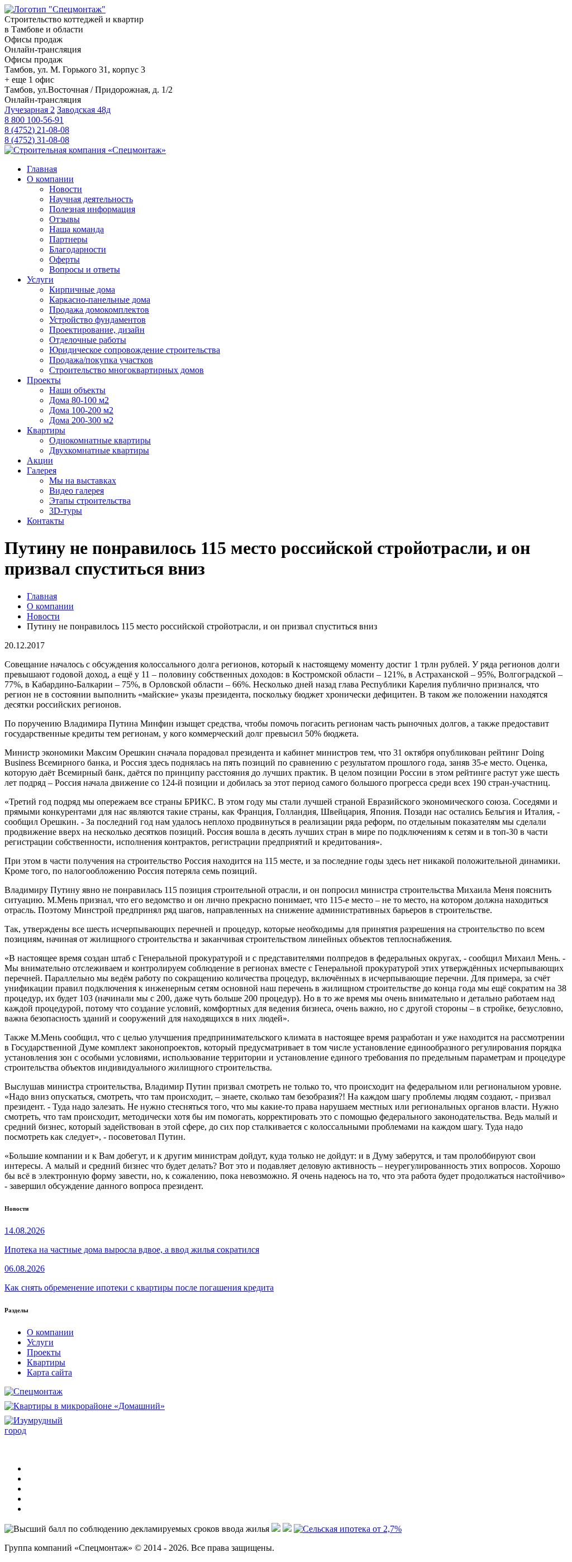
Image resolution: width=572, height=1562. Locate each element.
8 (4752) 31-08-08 (36, 140)
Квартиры (46, 1362)
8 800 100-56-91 (34, 120)
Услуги (40, 1342)
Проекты (44, 1352)
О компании (50, 1332)
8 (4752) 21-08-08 (36, 130)
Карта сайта (49, 1372)
